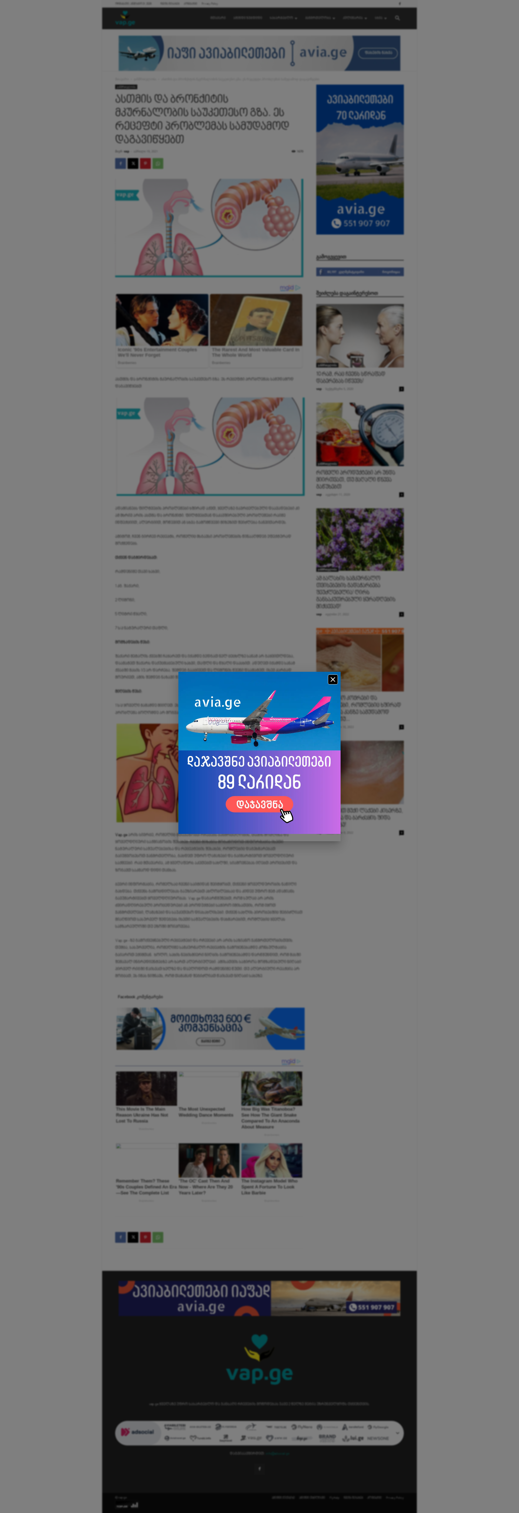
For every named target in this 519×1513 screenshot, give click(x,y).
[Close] (333, 679)
